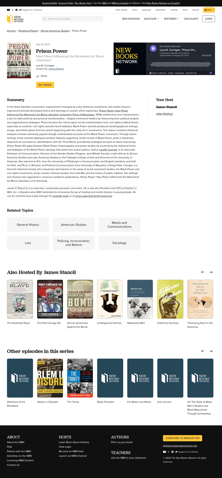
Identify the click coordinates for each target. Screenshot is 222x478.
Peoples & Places (28, 31)
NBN (104, 3)
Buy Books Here (83, 3)
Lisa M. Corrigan (108, 150)
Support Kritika (49, 3)
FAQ (9, 447)
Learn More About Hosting (74, 442)
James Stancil (56, 69)
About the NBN (15, 442)
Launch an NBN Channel (73, 456)
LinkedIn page (60, 196)
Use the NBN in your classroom (128, 458)
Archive (11, 31)
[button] (203, 272)
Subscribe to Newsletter (183, 438)
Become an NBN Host (71, 451)
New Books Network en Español (163, 3)
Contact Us (13, 465)
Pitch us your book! (122, 442)
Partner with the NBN (19, 451)
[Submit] (44, 19)
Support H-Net (66, 3)
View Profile (164, 114)
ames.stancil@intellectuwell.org (94, 196)
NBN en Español (120, 3)
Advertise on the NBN (19, 456)
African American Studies (55, 31)
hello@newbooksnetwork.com (180, 446)
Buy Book (45, 85)
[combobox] (72, 19)
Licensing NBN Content (20, 460)
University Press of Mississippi (77, 114)
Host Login (65, 447)
